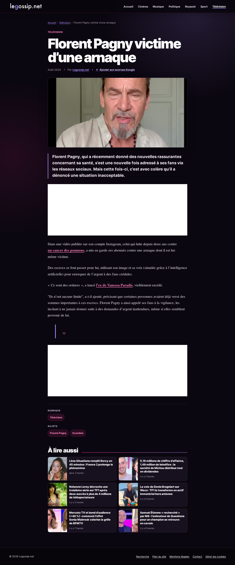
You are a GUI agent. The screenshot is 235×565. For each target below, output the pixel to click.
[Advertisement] (117, 210)
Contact (197, 556)
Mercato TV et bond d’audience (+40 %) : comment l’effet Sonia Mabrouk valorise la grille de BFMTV (90, 518)
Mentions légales (179, 556)
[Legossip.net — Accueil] (25, 6)
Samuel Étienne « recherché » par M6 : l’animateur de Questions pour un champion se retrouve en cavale (162, 518)
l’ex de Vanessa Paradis (114, 285)
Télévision (219, 6)
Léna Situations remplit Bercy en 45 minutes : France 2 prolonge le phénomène (91, 464)
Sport (204, 6)
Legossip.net (81, 69)
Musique (158, 6)
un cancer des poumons (66, 250)
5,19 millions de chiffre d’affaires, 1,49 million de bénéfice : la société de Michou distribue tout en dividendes (162, 466)
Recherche (142, 556)
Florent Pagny (58, 433)
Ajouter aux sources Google (117, 69)
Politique (174, 6)
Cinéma (143, 6)
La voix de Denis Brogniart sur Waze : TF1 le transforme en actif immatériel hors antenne (162, 490)
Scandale (78, 433)
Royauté (190, 6)
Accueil (128, 6)
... (64, 331)
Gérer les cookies (215, 556)
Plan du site (159, 556)
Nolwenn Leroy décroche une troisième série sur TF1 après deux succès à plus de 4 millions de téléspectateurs (90, 492)
